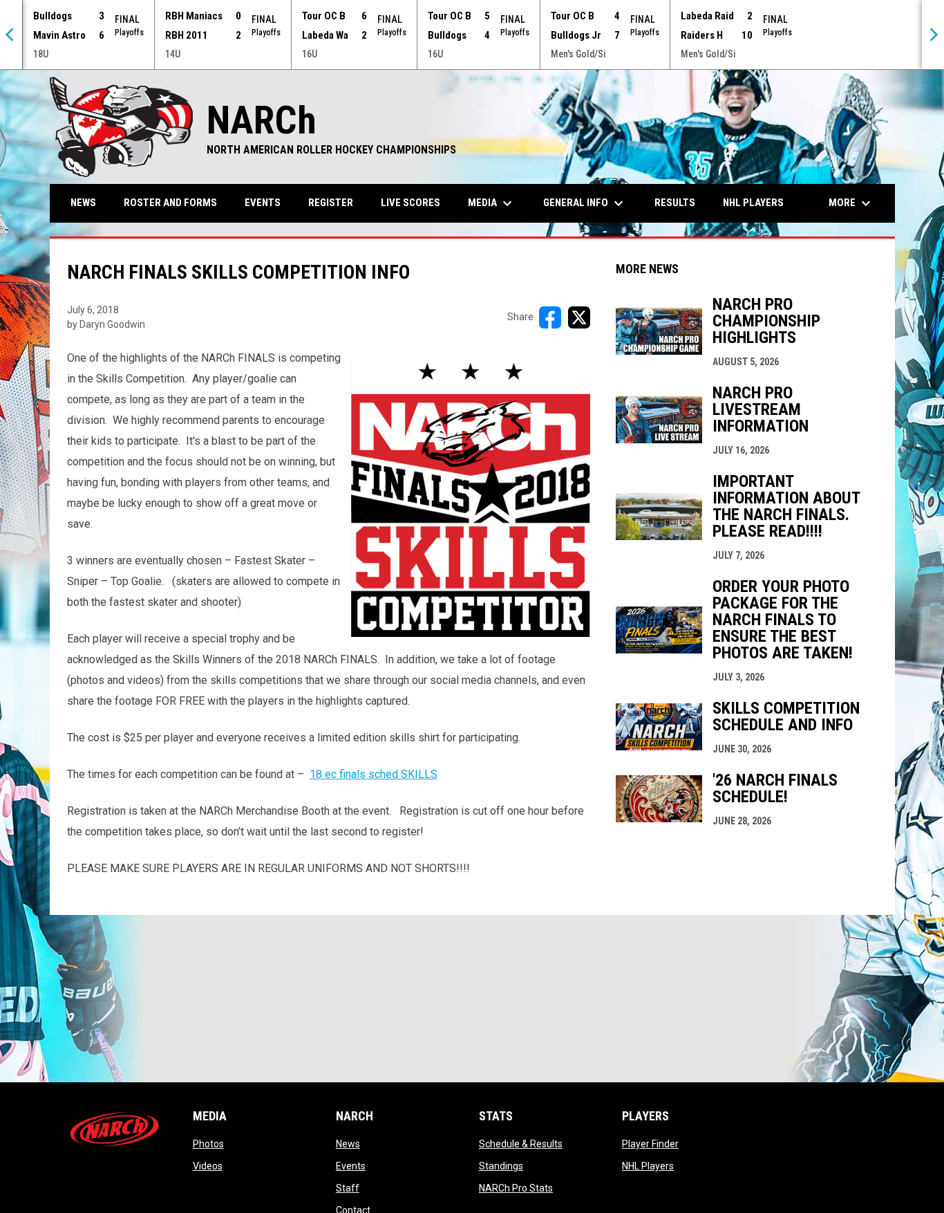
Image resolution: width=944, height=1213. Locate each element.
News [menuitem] (83, 202)
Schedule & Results (521, 1143)
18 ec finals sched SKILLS (373, 774)
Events (351, 1166)
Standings (501, 1166)
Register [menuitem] (330, 202)
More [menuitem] (851, 203)
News (348, 1143)
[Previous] (11, 34)
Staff (347, 1188)
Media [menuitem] (492, 203)
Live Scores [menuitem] (410, 202)
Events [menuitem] (263, 202)
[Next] (933, 34)
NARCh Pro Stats (516, 1188)
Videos (208, 1166)
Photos (208, 1143)
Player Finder (650, 1143)
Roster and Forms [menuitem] (170, 202)
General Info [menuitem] (585, 203)
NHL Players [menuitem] (753, 202)
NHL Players (648, 1166)
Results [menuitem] (674, 202)
